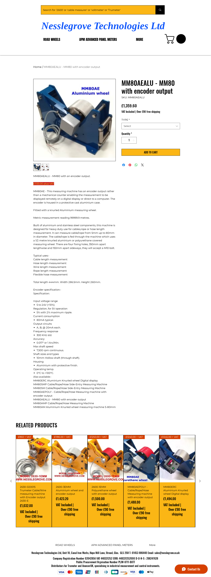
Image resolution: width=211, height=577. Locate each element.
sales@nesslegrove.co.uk (167, 553)
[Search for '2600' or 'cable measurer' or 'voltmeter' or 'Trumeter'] (160, 9)
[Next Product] (200, 481)
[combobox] (150, 126)
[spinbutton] (129, 140)
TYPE (125, 119)
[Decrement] (124, 140)
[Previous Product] (11, 481)
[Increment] (134, 140)
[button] (176, 39)
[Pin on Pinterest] (130, 165)
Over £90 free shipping (148, 111)
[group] (105, 481)
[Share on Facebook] (124, 165)
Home (37, 66)
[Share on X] (142, 165)
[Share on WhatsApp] (136, 165)
